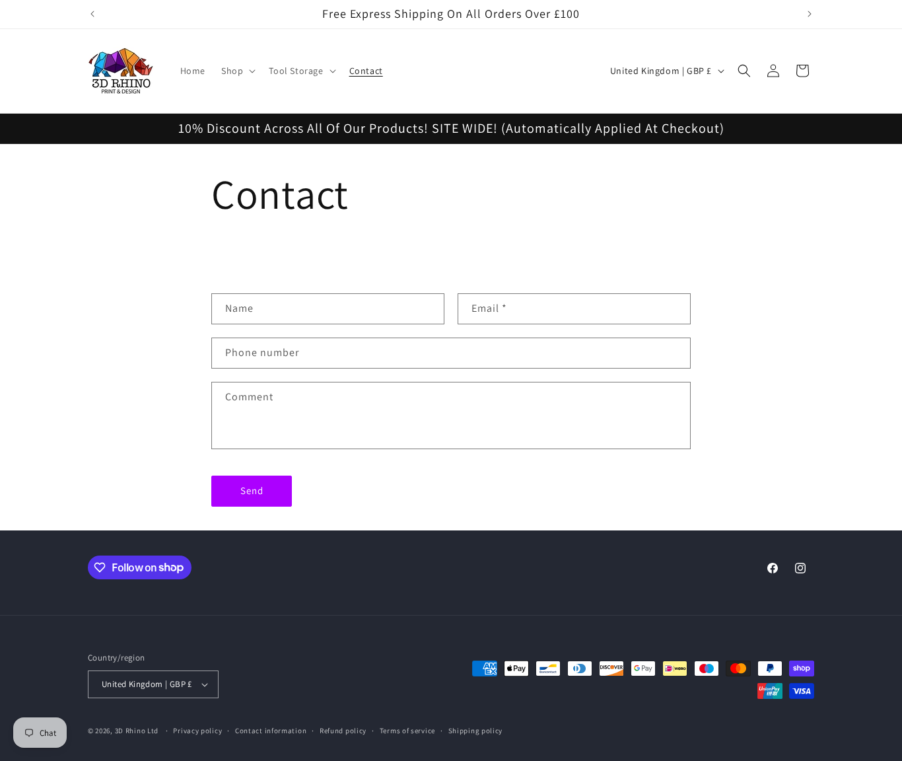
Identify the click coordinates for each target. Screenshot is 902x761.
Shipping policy (475, 730)
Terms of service (407, 730)
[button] (237, 71)
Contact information (270, 730)
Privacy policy (197, 730)
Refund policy (343, 730)
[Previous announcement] (92, 13)
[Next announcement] (809, 13)
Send (251, 490)
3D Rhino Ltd (136, 730)
